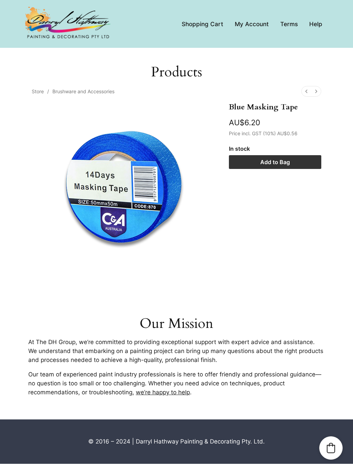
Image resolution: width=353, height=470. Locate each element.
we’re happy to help (163, 392)
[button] (331, 448)
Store (38, 91)
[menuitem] (306, 91)
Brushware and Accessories (83, 91)
